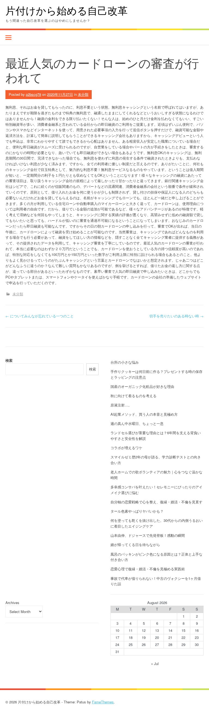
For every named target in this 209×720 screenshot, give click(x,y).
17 (117, 637)
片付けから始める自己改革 (66, 10)
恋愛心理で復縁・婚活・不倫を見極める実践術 (147, 568)
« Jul (155, 663)
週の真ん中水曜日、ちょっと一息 (137, 423)
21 (170, 637)
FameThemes (103, 701)
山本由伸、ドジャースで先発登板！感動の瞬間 (147, 535)
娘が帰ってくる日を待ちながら (135, 544)
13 (157, 630)
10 (117, 630)
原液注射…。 (121, 405)
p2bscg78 (33, 94)
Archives (12, 602)
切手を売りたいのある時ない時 (176, 315)
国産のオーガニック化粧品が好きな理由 (142, 386)
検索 (9, 360)
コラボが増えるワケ (126, 447)
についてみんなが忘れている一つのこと (39, 315)
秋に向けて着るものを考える (133, 395)
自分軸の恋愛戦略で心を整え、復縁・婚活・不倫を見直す (156, 501)
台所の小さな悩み (124, 362)
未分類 (83, 94)
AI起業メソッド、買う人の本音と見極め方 (144, 414)
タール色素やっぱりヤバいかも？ (137, 511)
